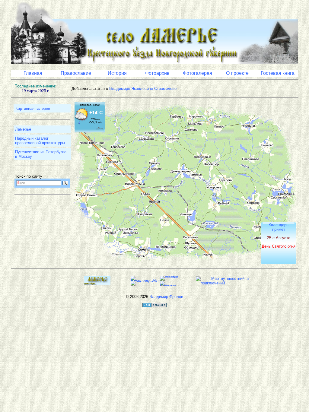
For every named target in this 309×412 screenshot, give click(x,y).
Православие (76, 73)
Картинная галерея (32, 108)
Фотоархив (157, 73)
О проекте (237, 73)
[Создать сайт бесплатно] (154, 306)
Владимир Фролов (166, 296)
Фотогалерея (197, 73)
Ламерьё (23, 129)
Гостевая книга (278, 73)
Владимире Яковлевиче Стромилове (143, 88)
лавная (34, 73)
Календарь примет (278, 227)
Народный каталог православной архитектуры (40, 140)
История (117, 73)
